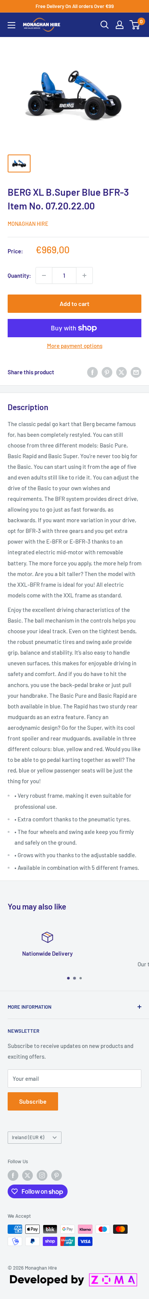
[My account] (119, 25)
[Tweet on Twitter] (121, 372)
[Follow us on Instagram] (42, 1175)
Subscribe (33, 1101)
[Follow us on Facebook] (13, 1175)
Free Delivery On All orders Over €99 (75, 6)
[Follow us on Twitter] (27, 1175)
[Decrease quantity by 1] (44, 275)
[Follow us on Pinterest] (56, 1175)
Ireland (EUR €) (28, 1137)
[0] (135, 24)
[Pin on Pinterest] (107, 372)
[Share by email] (136, 372)
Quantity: (19, 275)
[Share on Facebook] (92, 372)
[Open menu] (11, 25)
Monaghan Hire (28, 224)
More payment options (74, 345)
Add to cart (74, 303)
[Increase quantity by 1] (84, 275)
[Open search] (104, 25)
